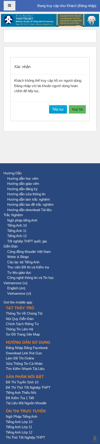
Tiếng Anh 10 (17, 225)
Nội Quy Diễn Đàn (19, 319)
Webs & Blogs (18, 257)
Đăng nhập (87, 6)
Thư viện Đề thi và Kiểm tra (28, 267)
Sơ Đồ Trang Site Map (23, 334)
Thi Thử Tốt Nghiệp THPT (25, 437)
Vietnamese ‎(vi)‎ (15, 283)
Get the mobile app (17, 302)
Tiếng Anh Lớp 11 (19, 427)
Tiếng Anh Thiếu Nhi (21, 393)
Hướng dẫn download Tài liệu (29, 210)
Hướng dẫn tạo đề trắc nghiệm (30, 204)
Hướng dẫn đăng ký (22, 189)
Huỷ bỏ (77, 109)
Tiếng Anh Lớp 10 (19, 422)
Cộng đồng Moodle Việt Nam (29, 252)
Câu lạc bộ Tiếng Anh (23, 262)
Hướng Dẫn (12, 173)
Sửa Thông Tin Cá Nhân (24, 364)
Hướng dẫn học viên (22, 178)
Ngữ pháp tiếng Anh (22, 220)
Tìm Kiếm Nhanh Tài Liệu (25, 369)
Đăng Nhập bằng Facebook (27, 348)
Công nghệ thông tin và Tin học (30, 278)
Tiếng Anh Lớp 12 (19, 432)
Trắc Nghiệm (13, 215)
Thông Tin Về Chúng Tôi (24, 313)
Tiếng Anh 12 (17, 236)
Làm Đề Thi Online (20, 358)
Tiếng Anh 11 (17, 231)
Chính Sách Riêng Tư (22, 324)
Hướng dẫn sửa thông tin (26, 194)
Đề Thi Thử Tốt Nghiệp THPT (28, 387)
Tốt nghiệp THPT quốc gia (27, 241)
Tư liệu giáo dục (19, 272)
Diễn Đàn (10, 246)
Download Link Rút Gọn (24, 353)
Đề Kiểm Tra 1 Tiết (20, 398)
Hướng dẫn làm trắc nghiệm (28, 199)
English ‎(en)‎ (16, 288)
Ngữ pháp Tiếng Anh (21, 416)
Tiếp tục (58, 109)
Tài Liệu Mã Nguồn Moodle (26, 403)
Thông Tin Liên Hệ (19, 329)
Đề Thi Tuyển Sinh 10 (22, 382)
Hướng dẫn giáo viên (23, 184)
